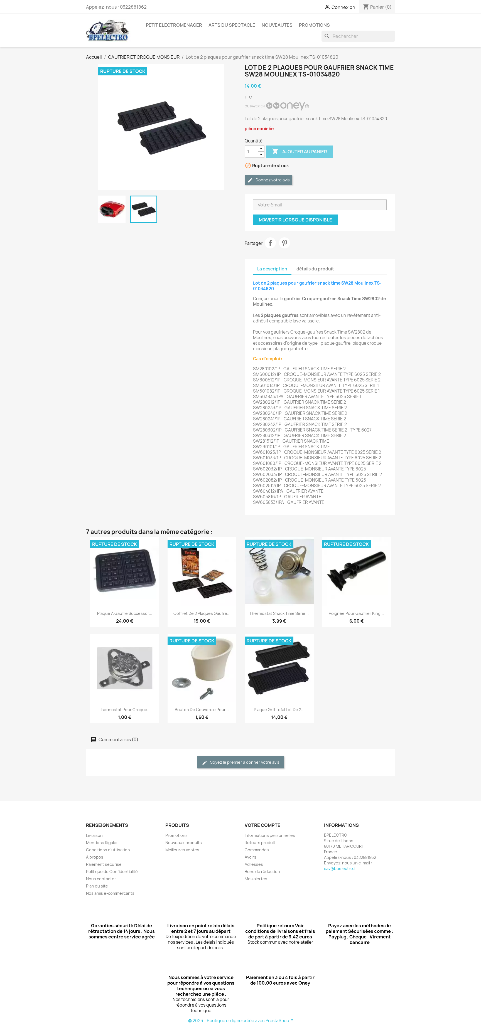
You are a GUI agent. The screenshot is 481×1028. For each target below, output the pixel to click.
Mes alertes (256, 878)
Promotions (176, 835)
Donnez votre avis (272, 180)
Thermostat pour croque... (125, 709)
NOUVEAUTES (277, 25)
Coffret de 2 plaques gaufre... (201, 613)
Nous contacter (101, 878)
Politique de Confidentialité (112, 871)
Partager (270, 242)
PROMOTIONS (314, 25)
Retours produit (260, 842)
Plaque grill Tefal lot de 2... (279, 709)
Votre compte (262, 825)
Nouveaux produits (183, 842)
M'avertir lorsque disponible (295, 220)
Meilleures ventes (182, 849)
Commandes (257, 849)
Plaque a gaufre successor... (124, 613)
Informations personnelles (270, 835)
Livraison (94, 835)
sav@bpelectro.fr (340, 868)
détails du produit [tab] (315, 269)
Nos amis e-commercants (110, 893)
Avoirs (250, 857)
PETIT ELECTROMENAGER (174, 25)
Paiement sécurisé (104, 864)
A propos (94, 857)
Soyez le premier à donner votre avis (244, 762)
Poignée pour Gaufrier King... (356, 613)
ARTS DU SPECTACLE (231, 25)
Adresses (254, 864)
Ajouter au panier (299, 151)
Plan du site (97, 886)
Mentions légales (102, 842)
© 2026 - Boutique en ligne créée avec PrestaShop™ (240, 1021)
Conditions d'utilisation (108, 849)
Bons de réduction (262, 871)
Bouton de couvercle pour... (202, 709)
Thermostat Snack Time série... (279, 613)
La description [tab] (272, 269)
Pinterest (284, 242)
